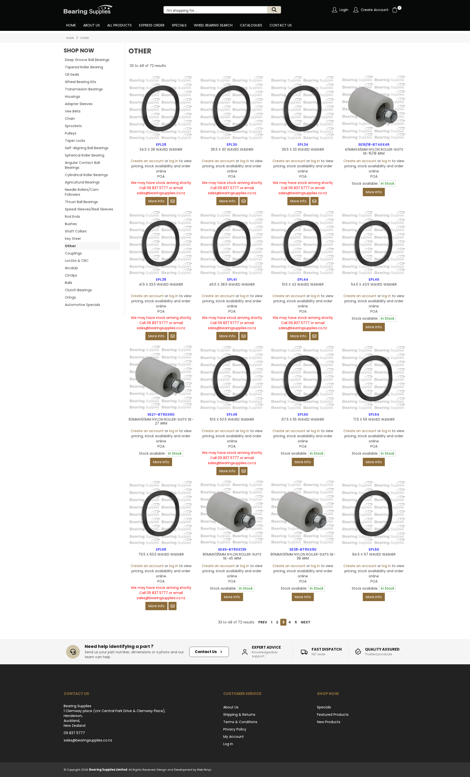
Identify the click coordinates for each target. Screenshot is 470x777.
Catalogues (251, 25)
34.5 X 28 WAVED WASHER (161, 149)
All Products (119, 25)
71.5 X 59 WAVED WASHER (374, 419)
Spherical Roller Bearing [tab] (84, 155)
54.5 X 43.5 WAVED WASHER (374, 284)
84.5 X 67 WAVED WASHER (374, 554)
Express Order (151, 25)
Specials (179, 25)
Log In (228, 743)
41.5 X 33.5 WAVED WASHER (161, 284)
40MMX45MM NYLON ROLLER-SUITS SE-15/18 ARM (374, 151)
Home (71, 25)
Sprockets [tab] (73, 125)
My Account (233, 736)
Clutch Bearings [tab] (78, 290)
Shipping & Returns (239, 714)
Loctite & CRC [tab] (77, 260)
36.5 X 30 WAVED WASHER (232, 149)
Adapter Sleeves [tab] (79, 103)
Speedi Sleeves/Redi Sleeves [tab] (89, 209)
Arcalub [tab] (71, 268)
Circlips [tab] (71, 275)
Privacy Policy (234, 729)
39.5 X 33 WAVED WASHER (303, 149)
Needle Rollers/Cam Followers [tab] (82, 192)
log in (173, 160)
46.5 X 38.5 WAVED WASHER (232, 284)
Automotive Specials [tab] (82, 304)
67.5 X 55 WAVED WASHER (303, 419)
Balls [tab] (68, 282)
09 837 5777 (74, 732)
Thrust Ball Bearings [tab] (81, 201)
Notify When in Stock (172, 201)
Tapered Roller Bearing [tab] (84, 67)
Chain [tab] (70, 118)
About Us (91, 25)
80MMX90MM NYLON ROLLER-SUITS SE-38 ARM (302, 556)
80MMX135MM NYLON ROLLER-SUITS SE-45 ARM (232, 556)
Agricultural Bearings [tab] (82, 182)
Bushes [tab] (71, 223)
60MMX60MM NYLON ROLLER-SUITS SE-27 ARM (161, 421)
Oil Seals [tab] (72, 74)
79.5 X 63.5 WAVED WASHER (161, 554)
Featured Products (333, 714)
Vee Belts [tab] (73, 111)
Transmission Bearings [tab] (84, 89)
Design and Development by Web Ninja (184, 770)
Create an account (147, 160)
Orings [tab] (70, 297)
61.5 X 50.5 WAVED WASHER (232, 419)
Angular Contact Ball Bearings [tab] (82, 165)
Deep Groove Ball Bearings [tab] (87, 59)
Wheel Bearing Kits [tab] (80, 81)
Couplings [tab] (73, 253)
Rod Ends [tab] (72, 216)
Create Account (374, 9)
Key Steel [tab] (73, 238)
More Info (156, 201)
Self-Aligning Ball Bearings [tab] (86, 148)
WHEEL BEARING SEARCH (213, 25)
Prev (262, 622)
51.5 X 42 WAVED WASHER (303, 284)
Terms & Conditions (240, 721)
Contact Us (281, 25)
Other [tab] (70, 245)
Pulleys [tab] (70, 133)
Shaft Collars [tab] (76, 231)
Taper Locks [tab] (75, 140)
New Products (328, 721)
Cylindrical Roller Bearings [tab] (86, 174)
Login (344, 9)
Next (305, 622)
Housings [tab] (72, 96)
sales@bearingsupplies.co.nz (88, 740)
